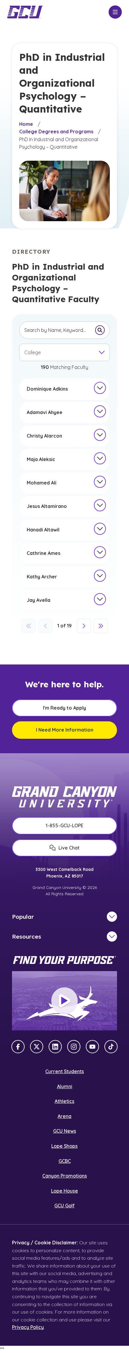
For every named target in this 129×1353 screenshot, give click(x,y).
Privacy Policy (28, 1327)
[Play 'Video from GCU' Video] (64, 1000)
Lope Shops (64, 1146)
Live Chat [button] (69, 848)
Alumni (64, 1086)
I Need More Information (64, 730)
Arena (64, 1116)
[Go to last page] (101, 626)
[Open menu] (115, 12)
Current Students (64, 1071)
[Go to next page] (84, 626)
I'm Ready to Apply (64, 708)
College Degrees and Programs (56, 131)
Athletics (64, 1101)
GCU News (64, 1131)
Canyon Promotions (64, 1176)
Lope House (64, 1191)
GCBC (64, 1161)
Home (26, 124)
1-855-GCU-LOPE (64, 825)
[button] (100, 388)
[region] (64, 389)
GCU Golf (64, 1206)
